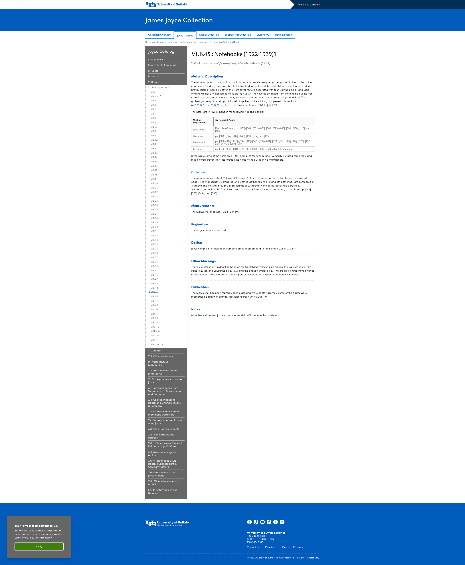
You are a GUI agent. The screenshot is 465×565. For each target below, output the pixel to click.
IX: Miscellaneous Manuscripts (158, 363)
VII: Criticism (155, 350)
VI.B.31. (154, 231)
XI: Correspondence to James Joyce (165, 381)
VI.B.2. (154, 105)
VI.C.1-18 (155, 309)
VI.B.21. (154, 188)
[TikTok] (256, 522)
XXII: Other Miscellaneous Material (163, 483)
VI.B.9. (154, 135)
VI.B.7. (154, 127)
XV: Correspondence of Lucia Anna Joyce (165, 422)
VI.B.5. (154, 118)
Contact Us (253, 547)
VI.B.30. (154, 227)
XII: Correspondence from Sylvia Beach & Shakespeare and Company (165, 391)
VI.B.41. (154, 275)
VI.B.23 (201, 105)
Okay (39, 546)
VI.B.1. (153, 101)
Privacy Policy (44, 538)
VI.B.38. (154, 262)
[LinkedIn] (282, 522)
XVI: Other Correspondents (163, 429)
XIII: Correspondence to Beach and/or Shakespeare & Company (164, 403)
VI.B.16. (154, 166)
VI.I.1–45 (155, 336)
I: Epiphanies (155, 59)
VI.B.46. (154, 296)
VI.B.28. (154, 218)
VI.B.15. (154, 162)
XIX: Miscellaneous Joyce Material (162, 453)
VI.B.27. (154, 214)
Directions (270, 547)
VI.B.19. (154, 179)
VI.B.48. (154, 305)
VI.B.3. (154, 109)
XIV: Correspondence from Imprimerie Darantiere (163, 413)
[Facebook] (269, 522)
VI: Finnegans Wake (219, 42)
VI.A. (153, 92)
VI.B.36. (154, 253)
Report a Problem (292, 547)
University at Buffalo (265, 558)
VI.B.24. (154, 201)
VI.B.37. (154, 257)
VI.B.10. (154, 140)
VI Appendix (157, 344)
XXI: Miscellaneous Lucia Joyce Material (162, 474)
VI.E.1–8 (154, 318)
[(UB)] (219, 5)
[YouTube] (262, 522)
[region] (39, 537)
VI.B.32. (154, 236)
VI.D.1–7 (155, 314)
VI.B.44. (155, 288)
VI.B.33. (154, 240)
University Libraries (309, 4)
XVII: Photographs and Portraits (161, 436)
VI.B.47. (154, 301)
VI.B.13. (154, 153)
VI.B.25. (154, 205)
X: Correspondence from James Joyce (162, 372)
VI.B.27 (247, 94)
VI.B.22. (154, 192)
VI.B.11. (154, 144)
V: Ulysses (153, 82)
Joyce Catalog (200, 42)
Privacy (300, 558)
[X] (275, 522)
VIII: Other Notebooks (160, 356)
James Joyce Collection (179, 19)
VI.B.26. (154, 209)
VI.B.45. (154, 292)
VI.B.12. (154, 149)
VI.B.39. (154, 266)
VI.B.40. (155, 270)
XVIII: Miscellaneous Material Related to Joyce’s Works (165, 445)
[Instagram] (249, 522)
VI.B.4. (154, 114)
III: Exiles (153, 71)
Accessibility (313, 558)
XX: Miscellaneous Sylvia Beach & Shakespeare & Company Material (162, 464)
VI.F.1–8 (154, 323)
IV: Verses (153, 76)
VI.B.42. (154, 279)
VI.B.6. (154, 122)
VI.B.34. (154, 244)
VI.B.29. (154, 223)
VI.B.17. (154, 170)
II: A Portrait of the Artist (162, 65)
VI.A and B (156, 96)
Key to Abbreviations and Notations (162, 491)
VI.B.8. (154, 131)
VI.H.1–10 (155, 331)
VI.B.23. (154, 196)
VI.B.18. (154, 175)
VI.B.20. (154, 183)
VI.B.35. (154, 249)
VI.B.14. (154, 157)
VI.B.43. (154, 283)
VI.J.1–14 (155, 340)
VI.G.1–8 (155, 327)
